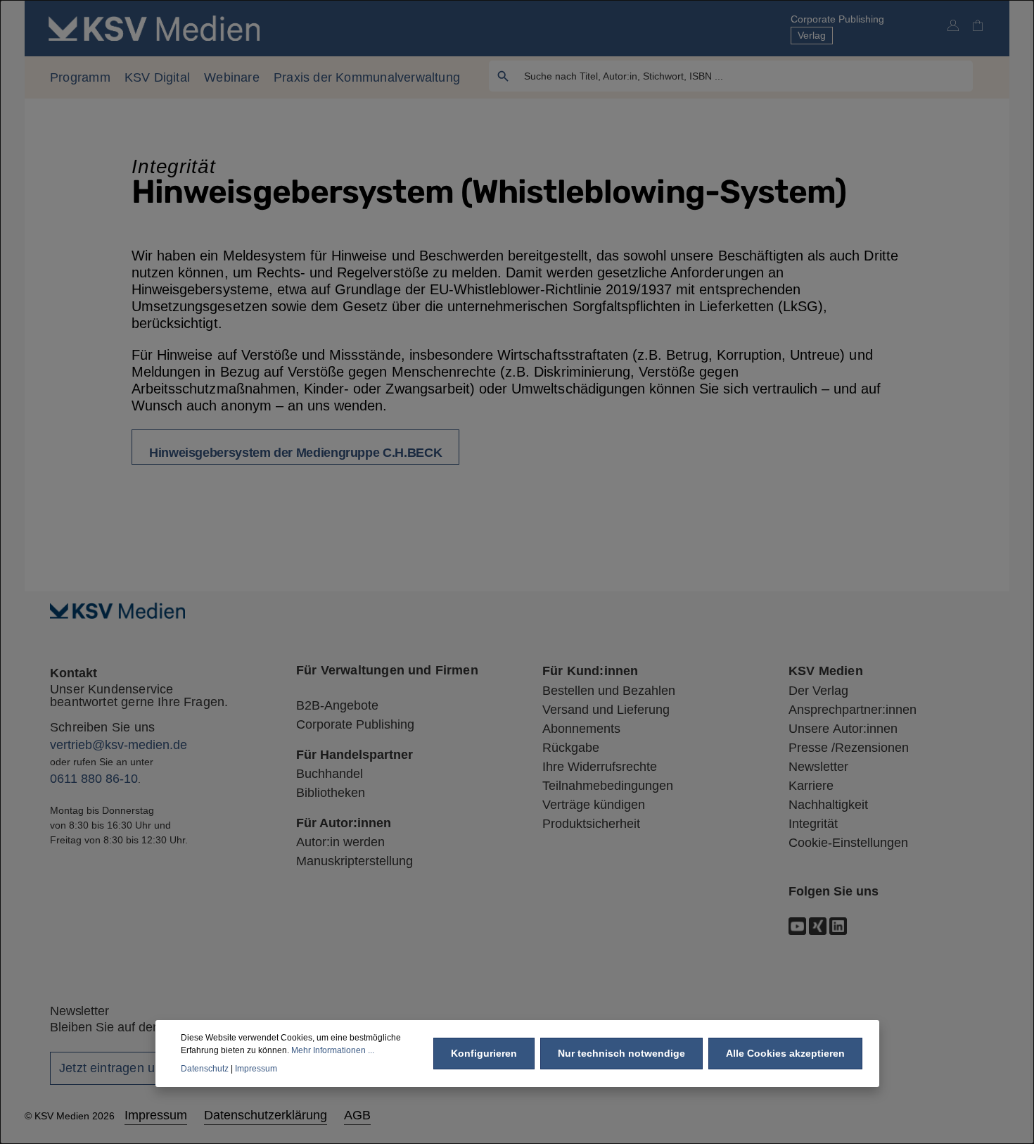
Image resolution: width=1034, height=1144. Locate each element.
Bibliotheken (330, 793)
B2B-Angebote (337, 705)
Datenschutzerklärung (265, 1115)
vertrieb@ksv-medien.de (118, 745)
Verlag (812, 35)
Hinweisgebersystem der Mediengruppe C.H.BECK (295, 453)
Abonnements (581, 729)
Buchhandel (329, 774)
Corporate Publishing (837, 19)
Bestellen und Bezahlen (608, 691)
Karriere (811, 786)
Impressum (156, 1115)
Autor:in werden (340, 842)
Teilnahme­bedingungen (607, 786)
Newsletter (818, 767)
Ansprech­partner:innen (853, 710)
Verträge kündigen (593, 805)
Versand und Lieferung (606, 710)
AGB (357, 1115)
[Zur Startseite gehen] (154, 27)
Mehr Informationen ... (332, 1050)
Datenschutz (205, 1069)
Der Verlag (818, 691)
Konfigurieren (484, 1053)
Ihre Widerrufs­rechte (599, 767)
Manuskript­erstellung (354, 861)
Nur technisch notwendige (621, 1053)
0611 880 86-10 (94, 779)
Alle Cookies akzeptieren (785, 1053)
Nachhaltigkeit (828, 805)
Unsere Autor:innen (843, 729)
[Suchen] (503, 76)
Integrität (813, 824)
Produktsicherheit (591, 824)
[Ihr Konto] (953, 25)
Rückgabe (570, 748)
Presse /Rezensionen (849, 748)
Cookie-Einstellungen (848, 843)
